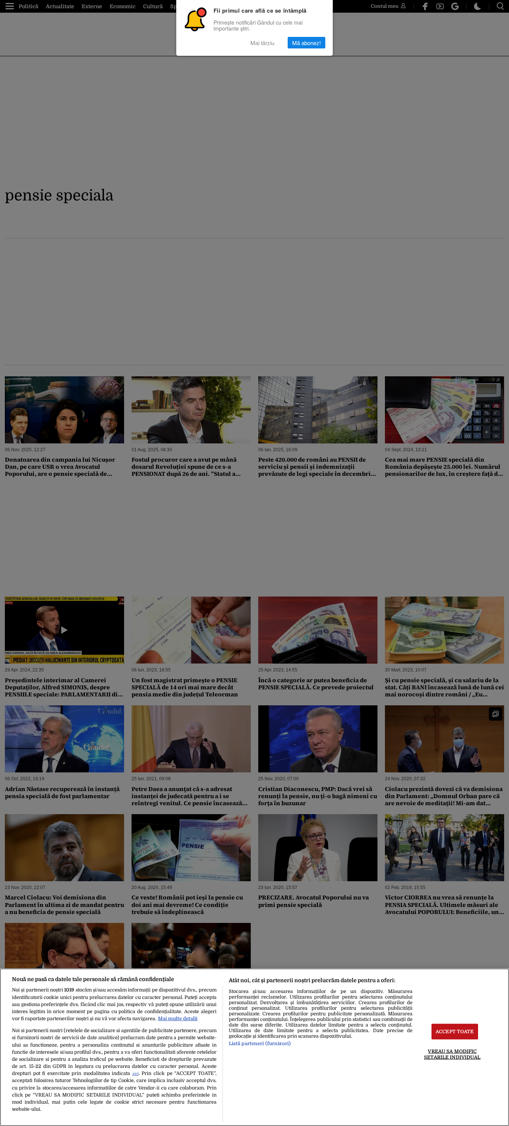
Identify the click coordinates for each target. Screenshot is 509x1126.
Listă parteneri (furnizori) (260, 1043)
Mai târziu (262, 43)
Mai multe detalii (177, 1018)
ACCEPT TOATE (455, 1031)
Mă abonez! (306, 43)
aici (135, 1074)
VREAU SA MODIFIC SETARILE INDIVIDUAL (452, 1054)
